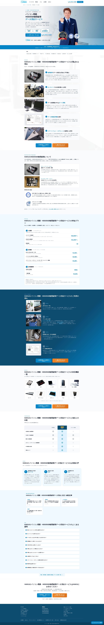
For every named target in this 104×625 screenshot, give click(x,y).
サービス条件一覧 (23, 614)
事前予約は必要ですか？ (31, 563)
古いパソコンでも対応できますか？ (33, 533)
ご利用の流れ (47, 53)
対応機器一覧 (53, 53)
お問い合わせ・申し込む (34, 35)
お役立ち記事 (66, 611)
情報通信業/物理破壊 (45, 611)
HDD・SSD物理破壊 (24, 611)
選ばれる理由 (28, 53)
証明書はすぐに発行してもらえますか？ (34, 541)
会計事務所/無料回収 (45, 610)
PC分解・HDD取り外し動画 (68, 612)
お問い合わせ (66, 615)
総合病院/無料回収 (45, 608)
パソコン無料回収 (23, 608)
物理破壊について (35, 53)
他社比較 (59, 53)
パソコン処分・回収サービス (54, 209)
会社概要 (65, 614)
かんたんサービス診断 (98, 622)
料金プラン (42, 53)
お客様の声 (64, 53)
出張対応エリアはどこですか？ (33, 556)
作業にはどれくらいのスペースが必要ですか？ (35, 552)
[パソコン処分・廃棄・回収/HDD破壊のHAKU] (24, 2)
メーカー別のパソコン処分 (68, 608)
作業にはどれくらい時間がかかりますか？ (35, 548)
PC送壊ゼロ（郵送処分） (25, 610)
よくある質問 (69, 53)
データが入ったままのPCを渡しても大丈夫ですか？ (36, 537)
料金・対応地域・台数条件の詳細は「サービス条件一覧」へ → (52, 574)
